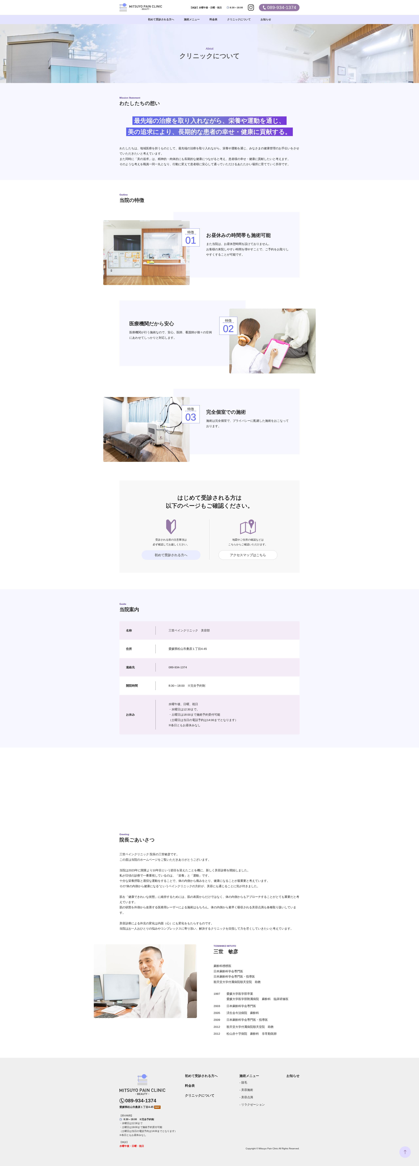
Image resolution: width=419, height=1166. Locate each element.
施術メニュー (249, 1076)
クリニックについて (199, 1095)
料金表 (190, 1085)
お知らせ (293, 1076)
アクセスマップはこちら (248, 555)
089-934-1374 (140, 1100)
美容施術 (247, 1089)
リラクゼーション (253, 1104)
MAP (157, 1107)
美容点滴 (247, 1097)
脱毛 (244, 1082)
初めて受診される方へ (171, 555)
